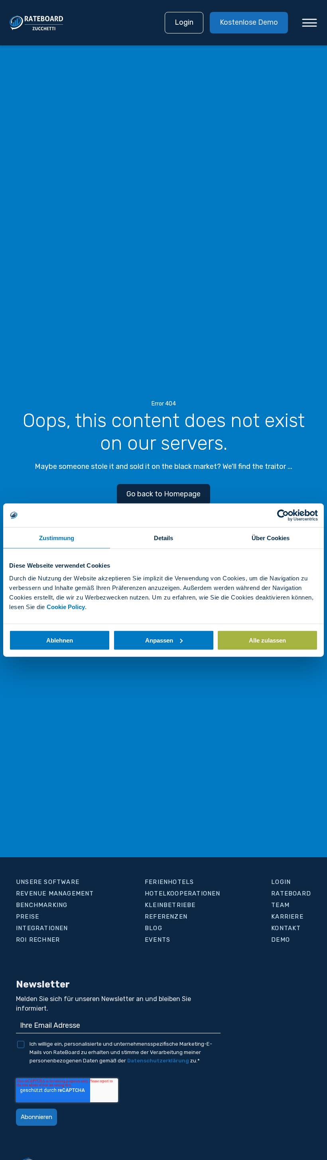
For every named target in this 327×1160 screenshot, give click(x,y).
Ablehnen (59, 640)
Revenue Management (55, 893)
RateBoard (291, 893)
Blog (153, 928)
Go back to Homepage (163, 494)
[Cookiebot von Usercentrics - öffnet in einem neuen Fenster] (283, 515)
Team (280, 905)
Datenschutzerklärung (158, 1061)
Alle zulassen (267, 640)
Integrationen (42, 928)
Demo (280, 939)
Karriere (287, 916)
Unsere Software (47, 882)
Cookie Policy (66, 606)
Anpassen (159, 640)
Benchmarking (41, 905)
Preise (27, 916)
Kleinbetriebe (170, 905)
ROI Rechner (38, 939)
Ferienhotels (169, 882)
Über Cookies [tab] (271, 538)
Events (157, 939)
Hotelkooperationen (183, 893)
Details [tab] (163, 538)
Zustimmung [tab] (56, 538)
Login (184, 22)
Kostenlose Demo (249, 22)
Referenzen (166, 916)
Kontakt (286, 928)
